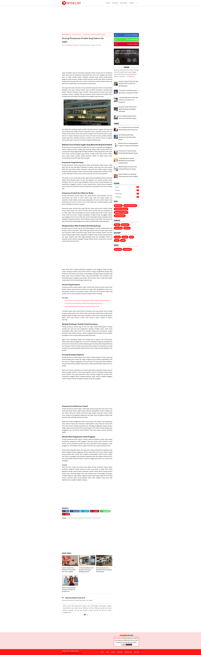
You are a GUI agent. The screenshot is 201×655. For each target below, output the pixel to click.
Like (67, 511)
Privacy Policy (128, 652)
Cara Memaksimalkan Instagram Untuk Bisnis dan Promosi (82, 306)
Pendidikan (127, 249)
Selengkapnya (130, 76)
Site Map (136, 652)
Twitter (86, 511)
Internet (126, 228)
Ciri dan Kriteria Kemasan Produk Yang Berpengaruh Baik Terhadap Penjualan (87, 300)
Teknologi (115, 3)
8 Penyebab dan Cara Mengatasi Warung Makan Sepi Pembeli (104, 569)
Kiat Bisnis (118, 205)
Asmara (117, 237)
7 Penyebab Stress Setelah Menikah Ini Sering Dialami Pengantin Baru (127, 161)
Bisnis (108, 3)
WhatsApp (106, 511)
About (107, 652)
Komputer (125, 224)
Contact (113, 652)
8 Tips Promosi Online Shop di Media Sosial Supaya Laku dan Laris (84, 303)
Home (102, 652)
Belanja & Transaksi (121, 212)
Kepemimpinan (119, 216)
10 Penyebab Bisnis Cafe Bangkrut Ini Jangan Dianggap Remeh (86, 569)
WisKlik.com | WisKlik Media (70, 651)
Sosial (123, 240)
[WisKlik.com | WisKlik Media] (71, 3)
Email (67, 514)
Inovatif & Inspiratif (121, 209)
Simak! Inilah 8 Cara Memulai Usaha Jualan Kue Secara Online (69, 569)
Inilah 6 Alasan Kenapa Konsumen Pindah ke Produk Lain (69, 589)
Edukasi (131, 3)
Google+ (96, 511)
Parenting (118, 249)
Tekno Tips (118, 228)
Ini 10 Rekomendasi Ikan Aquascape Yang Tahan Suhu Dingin (127, 137)
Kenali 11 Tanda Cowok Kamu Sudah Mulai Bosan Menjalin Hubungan (127, 109)
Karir (116, 240)
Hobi (131, 237)
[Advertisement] (100, 21)
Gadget (117, 224)
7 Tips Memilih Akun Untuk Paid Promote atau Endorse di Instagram (128, 100)
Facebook (76, 511)
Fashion (125, 237)
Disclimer (120, 652)
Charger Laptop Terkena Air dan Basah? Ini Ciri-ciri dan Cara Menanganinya (128, 84)
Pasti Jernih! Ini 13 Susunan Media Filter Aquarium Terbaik (125, 52)
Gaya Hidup (123, 3)
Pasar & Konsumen (130, 205)
